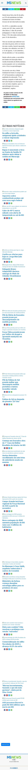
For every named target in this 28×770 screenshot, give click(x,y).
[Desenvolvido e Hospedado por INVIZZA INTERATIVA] (14, 768)
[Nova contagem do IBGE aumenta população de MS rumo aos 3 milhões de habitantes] (14, 516)
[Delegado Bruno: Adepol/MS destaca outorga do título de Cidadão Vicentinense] (14, 265)
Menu (2, 3)
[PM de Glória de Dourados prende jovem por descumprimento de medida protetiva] (14, 311)
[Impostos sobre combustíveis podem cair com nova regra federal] (14, 192)
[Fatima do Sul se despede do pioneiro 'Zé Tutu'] (14, 396)
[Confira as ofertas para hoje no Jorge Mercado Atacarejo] (14, 251)
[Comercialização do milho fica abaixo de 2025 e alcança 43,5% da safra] (14, 638)
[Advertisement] (14, 176)
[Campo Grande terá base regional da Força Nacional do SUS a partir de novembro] (14, 498)
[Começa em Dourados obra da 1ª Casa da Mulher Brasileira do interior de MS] (14, 437)
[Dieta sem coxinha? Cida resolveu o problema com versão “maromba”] (14, 623)
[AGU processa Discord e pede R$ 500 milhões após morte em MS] (14, 699)
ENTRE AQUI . (16, 96)
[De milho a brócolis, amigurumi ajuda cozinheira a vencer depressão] (14, 130)
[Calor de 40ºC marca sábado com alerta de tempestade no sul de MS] (14, 207)
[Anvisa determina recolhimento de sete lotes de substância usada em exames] (14, 452)
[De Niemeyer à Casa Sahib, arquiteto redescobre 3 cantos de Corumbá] (14, 563)
